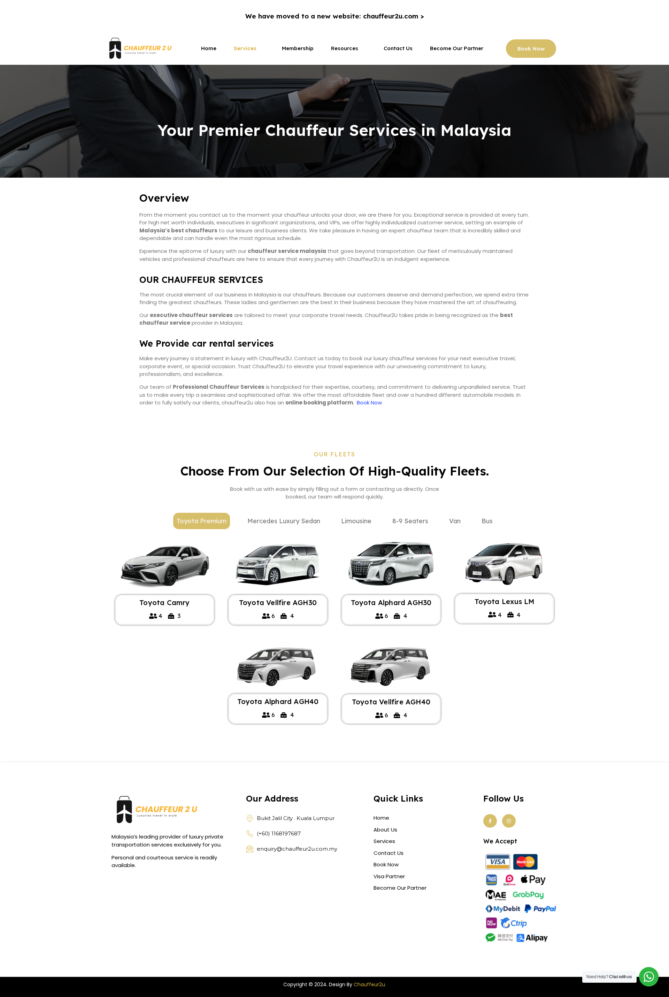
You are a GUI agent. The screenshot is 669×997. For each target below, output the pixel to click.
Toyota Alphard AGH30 (391, 602)
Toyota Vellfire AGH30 (278, 602)
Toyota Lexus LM (505, 601)
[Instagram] (509, 821)
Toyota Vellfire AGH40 (391, 701)
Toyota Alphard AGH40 (278, 701)
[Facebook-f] (490, 821)
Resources (344, 49)
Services (245, 49)
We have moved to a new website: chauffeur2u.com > (334, 16)
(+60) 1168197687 (279, 833)
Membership (298, 49)
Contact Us (398, 49)
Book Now (369, 402)
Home (208, 49)
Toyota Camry (164, 602)
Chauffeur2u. (370, 984)
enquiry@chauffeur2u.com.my (297, 848)
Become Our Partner (456, 49)
